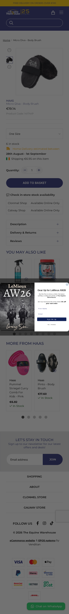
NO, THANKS (52, 324)
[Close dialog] (67, 284)
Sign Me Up (51, 319)
